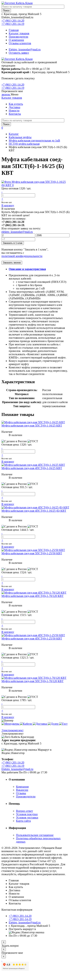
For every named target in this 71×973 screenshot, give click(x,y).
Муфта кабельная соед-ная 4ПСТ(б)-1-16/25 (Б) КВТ (33, 510)
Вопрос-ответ (24, 810)
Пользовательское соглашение (35, 835)
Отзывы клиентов (20, 43)
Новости (14, 110)
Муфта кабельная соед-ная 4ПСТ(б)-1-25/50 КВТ (31, 638)
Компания (22, 786)
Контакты (15, 113)
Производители (18, 36)
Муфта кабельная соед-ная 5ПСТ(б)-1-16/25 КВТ (31, 425)
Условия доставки (27, 817)
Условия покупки (27, 814)
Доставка (14, 107)
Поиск (6, 10)
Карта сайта (23, 820)
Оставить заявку (19, 52)
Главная (14, 30)
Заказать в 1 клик (12, 243)
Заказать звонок (12, 262)
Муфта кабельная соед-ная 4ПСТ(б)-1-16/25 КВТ (31, 468)
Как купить (16, 103)
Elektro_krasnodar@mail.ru (25, 49)
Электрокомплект (12, 730)
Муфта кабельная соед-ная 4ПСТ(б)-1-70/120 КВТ (32, 595)
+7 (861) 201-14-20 (12, 20)
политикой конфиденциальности (21, 256)
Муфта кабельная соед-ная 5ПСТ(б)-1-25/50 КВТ (31, 553)
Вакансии (22, 789)
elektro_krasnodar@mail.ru (17, 231)
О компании (16, 40)
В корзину (7, 205)
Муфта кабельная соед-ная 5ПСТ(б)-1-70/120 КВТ (32, 681)
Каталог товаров (19, 33)
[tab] (27, 269)
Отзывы (21, 793)
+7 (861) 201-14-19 (12, 23)
